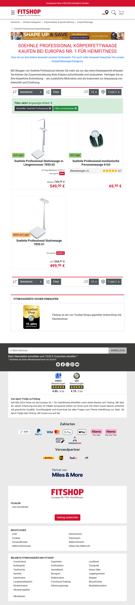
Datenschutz (75, 534)
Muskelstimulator (98, 585)
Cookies (16, 538)
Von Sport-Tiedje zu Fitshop (25, 399)
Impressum (74, 538)
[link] (31, 317)
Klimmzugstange (59, 585)
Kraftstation (57, 565)
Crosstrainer (19, 561)
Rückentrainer (20, 585)
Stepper (93, 577)
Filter (56, 92)
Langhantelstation (22, 581)
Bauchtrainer (95, 581)
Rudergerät (19, 565)
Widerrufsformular (21, 546)
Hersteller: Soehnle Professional (32, 108)
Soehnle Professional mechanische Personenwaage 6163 (95, 162)
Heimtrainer (19, 577)
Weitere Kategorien (32, 22)
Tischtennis (19, 569)
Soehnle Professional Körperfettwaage (32, 28)
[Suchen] (113, 12)
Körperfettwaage (85, 22)
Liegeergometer (97, 573)
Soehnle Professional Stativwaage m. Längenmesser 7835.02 (39, 162)
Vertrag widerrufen (67, 517)
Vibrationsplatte (21, 589)
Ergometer (56, 561)
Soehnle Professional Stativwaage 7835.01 (39, 242)
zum (20, 507)
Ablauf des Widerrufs (79, 546)
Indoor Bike (94, 569)
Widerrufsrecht (76, 542)
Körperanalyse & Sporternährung (59, 22)
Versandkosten (20, 542)
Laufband (94, 561)
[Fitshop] (29, 12)
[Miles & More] (67, 472)
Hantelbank (57, 569)
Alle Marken (19, 596)
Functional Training (61, 581)
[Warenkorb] (122, 13)
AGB (14, 534)
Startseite (15, 22)
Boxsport (55, 573)
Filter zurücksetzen (64, 108)
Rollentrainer (57, 577)
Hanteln (17, 573)
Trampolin (94, 565)
